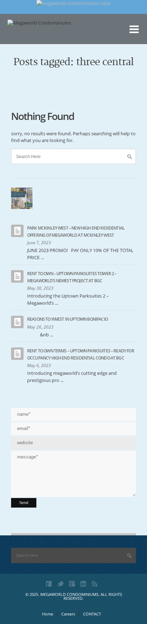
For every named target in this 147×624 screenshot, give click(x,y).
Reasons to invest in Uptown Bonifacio (67, 319)
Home (47, 614)
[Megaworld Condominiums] (43, 34)
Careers (68, 614)
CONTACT (92, 614)
